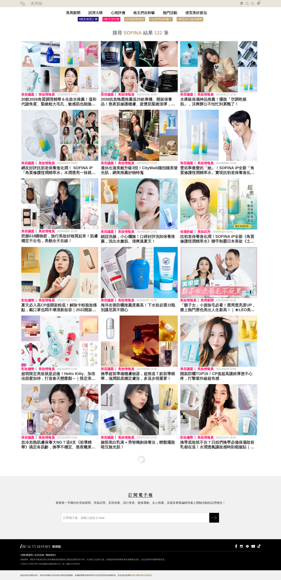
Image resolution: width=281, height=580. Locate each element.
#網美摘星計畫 (88, 19)
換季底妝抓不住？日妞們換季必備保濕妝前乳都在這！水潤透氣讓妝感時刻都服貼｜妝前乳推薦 (217, 444)
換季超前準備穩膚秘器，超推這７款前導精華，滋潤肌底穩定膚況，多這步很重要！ (138, 376)
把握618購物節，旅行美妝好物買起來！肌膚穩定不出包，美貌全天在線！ (59, 238)
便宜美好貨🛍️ (196, 13)
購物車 (258, 3)
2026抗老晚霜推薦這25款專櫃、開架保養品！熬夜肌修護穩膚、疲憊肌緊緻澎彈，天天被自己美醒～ (138, 101)
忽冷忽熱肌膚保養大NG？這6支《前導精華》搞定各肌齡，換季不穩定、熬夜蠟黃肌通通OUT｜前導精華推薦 (58, 444)
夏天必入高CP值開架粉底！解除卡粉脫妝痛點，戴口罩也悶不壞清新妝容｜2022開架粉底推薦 (59, 307)
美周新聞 (73, 13)
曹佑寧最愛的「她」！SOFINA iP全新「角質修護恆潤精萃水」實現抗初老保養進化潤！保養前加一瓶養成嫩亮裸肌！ (217, 170)
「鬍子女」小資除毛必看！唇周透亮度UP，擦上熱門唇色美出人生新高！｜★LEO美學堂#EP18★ (218, 307)
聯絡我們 (50, 555)
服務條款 (148, 575)
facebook (235, 546)
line (247, 546)
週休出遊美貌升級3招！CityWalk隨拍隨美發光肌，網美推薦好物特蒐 (139, 170)
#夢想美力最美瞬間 (189, 19)
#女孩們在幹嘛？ (161, 19)
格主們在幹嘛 (144, 13)
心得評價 (118, 13)
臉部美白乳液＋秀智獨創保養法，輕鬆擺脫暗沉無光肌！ (138, 444)
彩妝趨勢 (27, 300)
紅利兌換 (39, 555)
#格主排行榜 (111, 19)
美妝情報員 (47, 94)
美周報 (36, 3)
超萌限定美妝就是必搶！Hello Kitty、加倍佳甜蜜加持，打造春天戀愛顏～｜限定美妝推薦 (58, 376)
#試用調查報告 (134, 19)
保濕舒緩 (186, 231)
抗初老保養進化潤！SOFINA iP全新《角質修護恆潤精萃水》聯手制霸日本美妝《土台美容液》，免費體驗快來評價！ (217, 239)
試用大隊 (95, 13)
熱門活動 (170, 13)
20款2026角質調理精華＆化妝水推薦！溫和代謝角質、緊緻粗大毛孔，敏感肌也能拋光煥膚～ (58, 101)
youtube (253, 546)
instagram (241, 546)
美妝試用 (203, 231)
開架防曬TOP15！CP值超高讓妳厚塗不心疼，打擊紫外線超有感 (216, 376)
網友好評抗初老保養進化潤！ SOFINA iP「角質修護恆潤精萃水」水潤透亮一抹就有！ (57, 170)
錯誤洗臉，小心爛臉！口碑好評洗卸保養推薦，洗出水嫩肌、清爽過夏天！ (138, 238)
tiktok (259, 546)
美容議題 (27, 94)
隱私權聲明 (27, 555)
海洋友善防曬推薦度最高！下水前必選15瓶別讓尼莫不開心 (138, 307)
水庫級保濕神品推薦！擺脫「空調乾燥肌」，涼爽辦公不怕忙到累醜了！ (213, 101)
